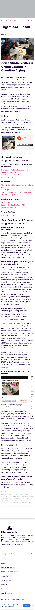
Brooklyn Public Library (10, 494)
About (3, 563)
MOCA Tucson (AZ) (8, 195)
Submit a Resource (8, 593)
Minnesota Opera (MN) (9, 172)
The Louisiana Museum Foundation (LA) (16, 192)
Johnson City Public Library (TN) (13, 205)
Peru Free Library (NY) (9, 207)
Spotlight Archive (7, 576)
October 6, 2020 (6, 34)
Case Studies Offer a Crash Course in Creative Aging (17, 67)
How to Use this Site (8, 567)
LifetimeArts (3, 153)
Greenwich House (15, 496)
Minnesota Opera (18, 498)
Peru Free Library (12, 500)
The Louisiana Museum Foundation (20, 502)
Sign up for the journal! (12, 553)
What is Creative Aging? (9, 572)
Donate (4, 585)
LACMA (9, 498)
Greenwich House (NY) (9, 215)
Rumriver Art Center (26, 500)
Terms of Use (6, 580)
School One (4, 502)
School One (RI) (7, 177)
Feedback (4, 589)
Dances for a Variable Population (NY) (15, 170)
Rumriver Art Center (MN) (10, 175)
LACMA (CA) (5, 190)
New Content (7, 491)
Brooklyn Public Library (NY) (11, 203)
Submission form (18, 482)
